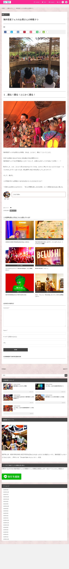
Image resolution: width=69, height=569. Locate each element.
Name (5, 330)
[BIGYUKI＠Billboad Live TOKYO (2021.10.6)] (20, 283)
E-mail (5, 336)
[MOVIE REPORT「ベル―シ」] (49, 256)
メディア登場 (19, 265)
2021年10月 (6, 499)
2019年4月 (5, 529)
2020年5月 (5, 511)
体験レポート (5, 14)
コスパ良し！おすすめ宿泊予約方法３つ (54, 386)
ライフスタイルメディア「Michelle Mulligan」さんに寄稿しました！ (19, 269)
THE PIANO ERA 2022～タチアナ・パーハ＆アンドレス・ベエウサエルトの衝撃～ (49, 242)
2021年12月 (6, 496)
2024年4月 (5, 489)
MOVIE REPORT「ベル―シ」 (42, 268)
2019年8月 (5, 527)
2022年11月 (6, 492)
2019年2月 (5, 534)
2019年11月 (6, 522)
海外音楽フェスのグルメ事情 (20, 386)
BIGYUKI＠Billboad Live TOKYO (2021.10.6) (16, 294)
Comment (6, 308)
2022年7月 (5, 494)
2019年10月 (6, 525)
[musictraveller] (7, 2)
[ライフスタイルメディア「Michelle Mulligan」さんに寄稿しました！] (20, 256)
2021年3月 (5, 503)
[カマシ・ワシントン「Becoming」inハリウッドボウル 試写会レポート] (49, 283)
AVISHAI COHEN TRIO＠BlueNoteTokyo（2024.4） (18, 242)
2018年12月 (6, 539)
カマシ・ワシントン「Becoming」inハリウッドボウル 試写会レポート (49, 295)
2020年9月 (5, 508)
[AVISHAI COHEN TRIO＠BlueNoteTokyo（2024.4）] (20, 230)
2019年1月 (5, 536)
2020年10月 (6, 506)
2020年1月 (5, 518)
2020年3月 (5, 515)
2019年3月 (5, 532)
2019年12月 (6, 520)
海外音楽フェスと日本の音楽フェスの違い (55, 396)
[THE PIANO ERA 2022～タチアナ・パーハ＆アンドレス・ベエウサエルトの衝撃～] (49, 230)
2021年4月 (5, 501)
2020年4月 (5, 513)
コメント (7, 207)
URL (4, 342)
